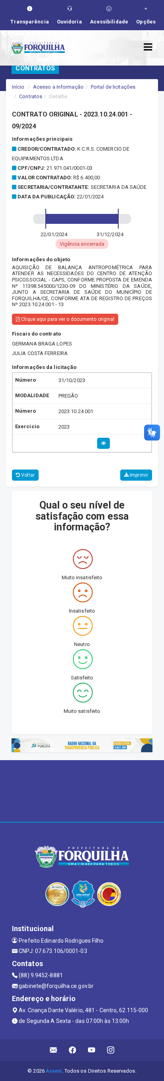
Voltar (27, 475)
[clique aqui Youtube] (92, 1050)
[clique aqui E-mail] (54, 1050)
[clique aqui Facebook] (73, 1050)
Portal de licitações (113, 87)
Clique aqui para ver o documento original (67, 319)
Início (18, 87)
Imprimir (138, 475)
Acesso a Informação (58, 87)
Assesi (54, 1071)
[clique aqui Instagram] (111, 1050)
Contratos (30, 96)
